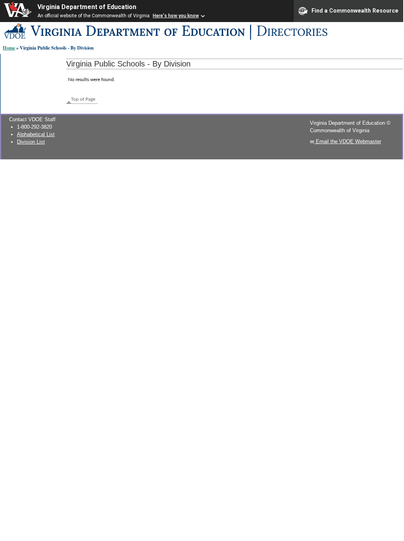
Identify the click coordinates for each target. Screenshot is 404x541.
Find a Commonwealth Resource (354, 10)
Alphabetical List (36, 134)
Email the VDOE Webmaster (347, 141)
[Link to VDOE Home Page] (161, 40)
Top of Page (83, 99)
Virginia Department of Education (86, 7)
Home (9, 47)
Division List (31, 142)
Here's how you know (176, 15)
